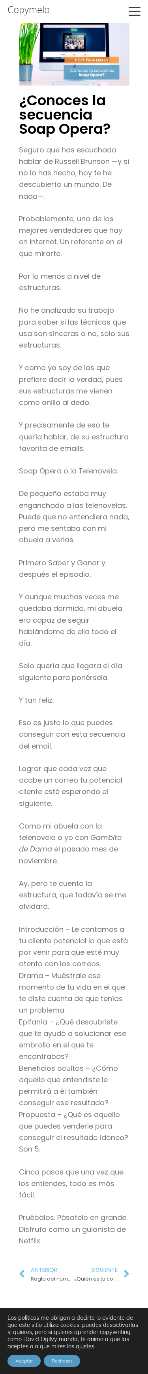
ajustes (85, 1346)
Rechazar (62, 1361)
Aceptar (24, 1361)
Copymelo (28, 9)
